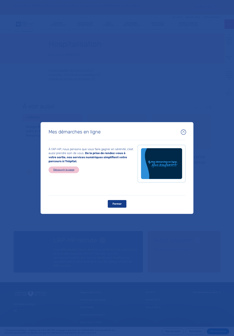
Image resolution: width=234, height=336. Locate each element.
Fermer (117, 203)
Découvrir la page (63, 169)
